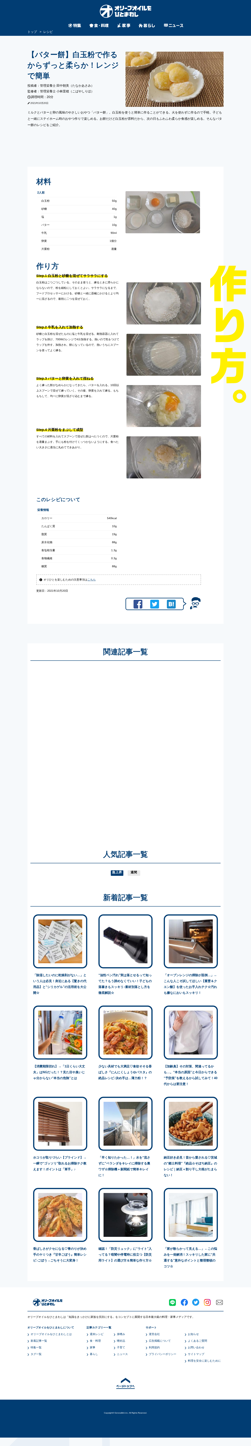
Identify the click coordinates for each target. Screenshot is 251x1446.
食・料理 (95, 1340)
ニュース (122, 1354)
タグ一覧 (36, 1354)
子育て (121, 1347)
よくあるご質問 (197, 1340)
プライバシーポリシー (162, 1354)
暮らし (94, 1354)
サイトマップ (196, 1354)
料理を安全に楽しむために (204, 1360)
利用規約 (154, 1347)
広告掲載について (160, 1340)
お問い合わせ (196, 1347)
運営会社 (154, 1334)
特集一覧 (36, 1347)
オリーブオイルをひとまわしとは (51, 1334)
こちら (91, 579)
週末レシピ (97, 1334)
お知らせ (193, 1334)
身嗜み (121, 1334)
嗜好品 (121, 1340)
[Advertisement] (87, 750)
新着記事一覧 (39, 1340)
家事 (92, 1347)
